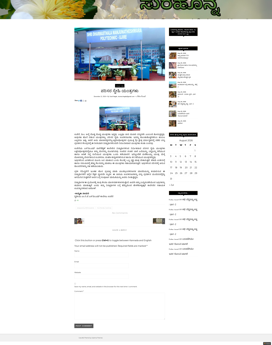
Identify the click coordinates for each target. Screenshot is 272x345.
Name (76, 251)
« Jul (171, 185)
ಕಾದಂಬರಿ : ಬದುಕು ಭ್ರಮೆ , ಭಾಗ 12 (187, 95)
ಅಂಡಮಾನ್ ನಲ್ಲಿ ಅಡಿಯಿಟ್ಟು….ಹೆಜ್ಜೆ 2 (187, 86)
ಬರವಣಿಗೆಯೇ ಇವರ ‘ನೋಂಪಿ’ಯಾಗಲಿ (183, 115)
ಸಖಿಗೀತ (180, 123)
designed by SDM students (85, 208)
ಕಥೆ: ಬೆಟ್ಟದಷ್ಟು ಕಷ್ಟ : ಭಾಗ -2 (186, 104)
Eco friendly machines (104, 208)
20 (186, 167)
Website (77, 272)
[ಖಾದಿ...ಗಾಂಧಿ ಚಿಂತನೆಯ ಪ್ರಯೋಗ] (160, 221)
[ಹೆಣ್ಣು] (79, 221)
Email (76, 262)
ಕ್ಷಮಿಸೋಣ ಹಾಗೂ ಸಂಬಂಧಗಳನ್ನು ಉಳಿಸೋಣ (187, 66)
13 (186, 162)
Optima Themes (97, 338)
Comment (79, 291)
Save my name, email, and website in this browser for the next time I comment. (105, 287)
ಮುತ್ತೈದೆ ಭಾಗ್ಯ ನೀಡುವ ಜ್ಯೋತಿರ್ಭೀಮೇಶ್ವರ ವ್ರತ (184, 76)
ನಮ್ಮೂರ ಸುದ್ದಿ (119, 86)
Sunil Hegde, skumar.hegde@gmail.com (122, 96)
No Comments (120, 213)
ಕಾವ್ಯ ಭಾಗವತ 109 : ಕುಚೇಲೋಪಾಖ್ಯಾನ (183, 57)
